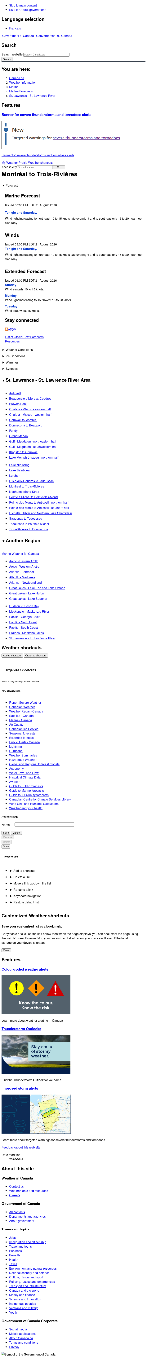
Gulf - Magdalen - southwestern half (33, 446)
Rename (7, 837)
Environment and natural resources (33, 1268)
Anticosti (15, 393)
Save (6, 832)
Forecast (12, 185)
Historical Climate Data (25, 777)
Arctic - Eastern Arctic (23, 561)
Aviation (14, 781)
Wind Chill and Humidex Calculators (34, 803)
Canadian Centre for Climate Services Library (40, 799)
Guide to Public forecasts (26, 786)
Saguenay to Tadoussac (25, 518)
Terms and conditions (23, 1342)
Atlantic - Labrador (21, 572)
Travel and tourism (21, 1246)
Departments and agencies (27, 1216)
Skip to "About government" (28, 9)
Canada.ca (16, 78)
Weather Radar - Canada (26, 711)
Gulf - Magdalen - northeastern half (32, 441)
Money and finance (22, 1295)
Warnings (12, 362)
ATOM (12, 329)
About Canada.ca (21, 1338)
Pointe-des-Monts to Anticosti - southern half (39, 507)
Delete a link (21, 877)
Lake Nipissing (19, 465)
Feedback (21, 1147)
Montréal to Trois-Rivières (26, 486)
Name (6, 824)
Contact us (16, 1186)
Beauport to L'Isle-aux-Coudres (30, 398)
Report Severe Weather (25, 702)
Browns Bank (18, 404)
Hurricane (16, 751)
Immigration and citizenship (27, 1242)
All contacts (17, 1212)
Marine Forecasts (21, 91)
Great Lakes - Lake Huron (26, 593)
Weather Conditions (19, 349)
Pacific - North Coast (23, 622)
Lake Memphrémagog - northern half (33, 457)
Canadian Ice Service (23, 729)
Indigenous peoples (22, 1303)
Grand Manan (18, 436)
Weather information (23, 82)
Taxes (13, 1264)
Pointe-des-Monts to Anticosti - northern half (38, 502)
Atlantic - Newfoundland (25, 582)
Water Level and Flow (24, 773)
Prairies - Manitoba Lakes (26, 633)
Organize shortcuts (35, 655)
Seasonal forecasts (22, 733)
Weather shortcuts (40, 162)
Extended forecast (21, 737)
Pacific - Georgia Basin (24, 617)
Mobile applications (22, 1333)
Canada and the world (24, 1290)
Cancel (16, 832)
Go (58, 167)
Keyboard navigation (27, 896)
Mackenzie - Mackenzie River (29, 611)
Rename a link (23, 889)
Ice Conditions (15, 356)
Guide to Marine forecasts (26, 790)
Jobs (12, 1237)
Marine (14, 87)
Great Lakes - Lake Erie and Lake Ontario (37, 588)
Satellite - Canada (21, 715)
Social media (18, 1329)
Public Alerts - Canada (24, 742)
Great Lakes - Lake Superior (28, 598)
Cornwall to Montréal (23, 420)
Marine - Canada (20, 720)
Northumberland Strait (24, 491)
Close (6, 950)
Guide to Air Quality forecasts (29, 795)
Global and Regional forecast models (34, 764)
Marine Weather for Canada (20, 553)
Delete (6, 841)
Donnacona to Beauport (25, 425)
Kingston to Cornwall (23, 452)
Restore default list (26, 902)
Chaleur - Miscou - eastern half (30, 409)
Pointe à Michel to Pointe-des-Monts (33, 497)
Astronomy (16, 768)
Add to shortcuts (12, 655)
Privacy (14, 1347)
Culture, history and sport (26, 1277)
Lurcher (14, 475)
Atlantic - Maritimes (22, 577)
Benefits (14, 1255)
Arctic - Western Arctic (24, 566)
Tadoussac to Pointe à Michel (29, 524)
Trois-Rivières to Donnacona (28, 529)
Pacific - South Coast (23, 627)
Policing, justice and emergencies (32, 1281)
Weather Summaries (23, 755)
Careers (14, 1195)
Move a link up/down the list (32, 883)
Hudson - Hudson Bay (24, 606)
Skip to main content (23, 5)
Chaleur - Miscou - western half (30, 414)
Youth (13, 1312)
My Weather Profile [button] (15, 162)
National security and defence (29, 1273)
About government (21, 1221)
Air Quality (16, 724)
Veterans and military (23, 1308)
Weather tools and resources (28, 1190)
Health (13, 1259)
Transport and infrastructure (27, 1286)
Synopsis (12, 368)
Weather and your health (25, 808)
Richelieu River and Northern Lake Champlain (40, 513)
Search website (12, 54)
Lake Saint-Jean (20, 470)
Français (15, 28)
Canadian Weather (22, 707)
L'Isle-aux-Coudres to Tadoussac (31, 481)
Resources (12, 341)
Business (15, 1251)
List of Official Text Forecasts (24, 337)
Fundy (13, 430)
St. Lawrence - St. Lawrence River (32, 95)
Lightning (15, 746)
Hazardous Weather (22, 759)
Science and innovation (25, 1299)
